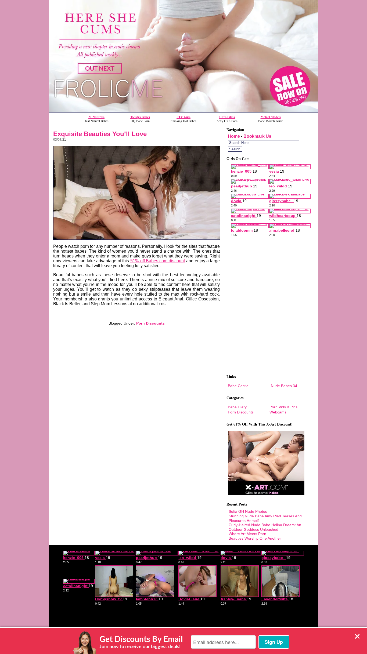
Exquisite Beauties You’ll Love (100, 133)
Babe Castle (238, 386)
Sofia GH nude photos (248, 511)
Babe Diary (237, 407)
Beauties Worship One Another (255, 538)
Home (234, 136)
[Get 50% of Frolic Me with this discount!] (183, 110)
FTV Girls (183, 117)
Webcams (277, 412)
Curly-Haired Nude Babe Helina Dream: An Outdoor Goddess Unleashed (265, 527)
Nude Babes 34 (284, 386)
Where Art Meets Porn (247, 534)
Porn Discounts (150, 323)
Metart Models (271, 117)
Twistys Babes (140, 117)
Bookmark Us (257, 136)
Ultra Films (227, 117)
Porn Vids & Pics (283, 407)
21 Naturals (96, 117)
